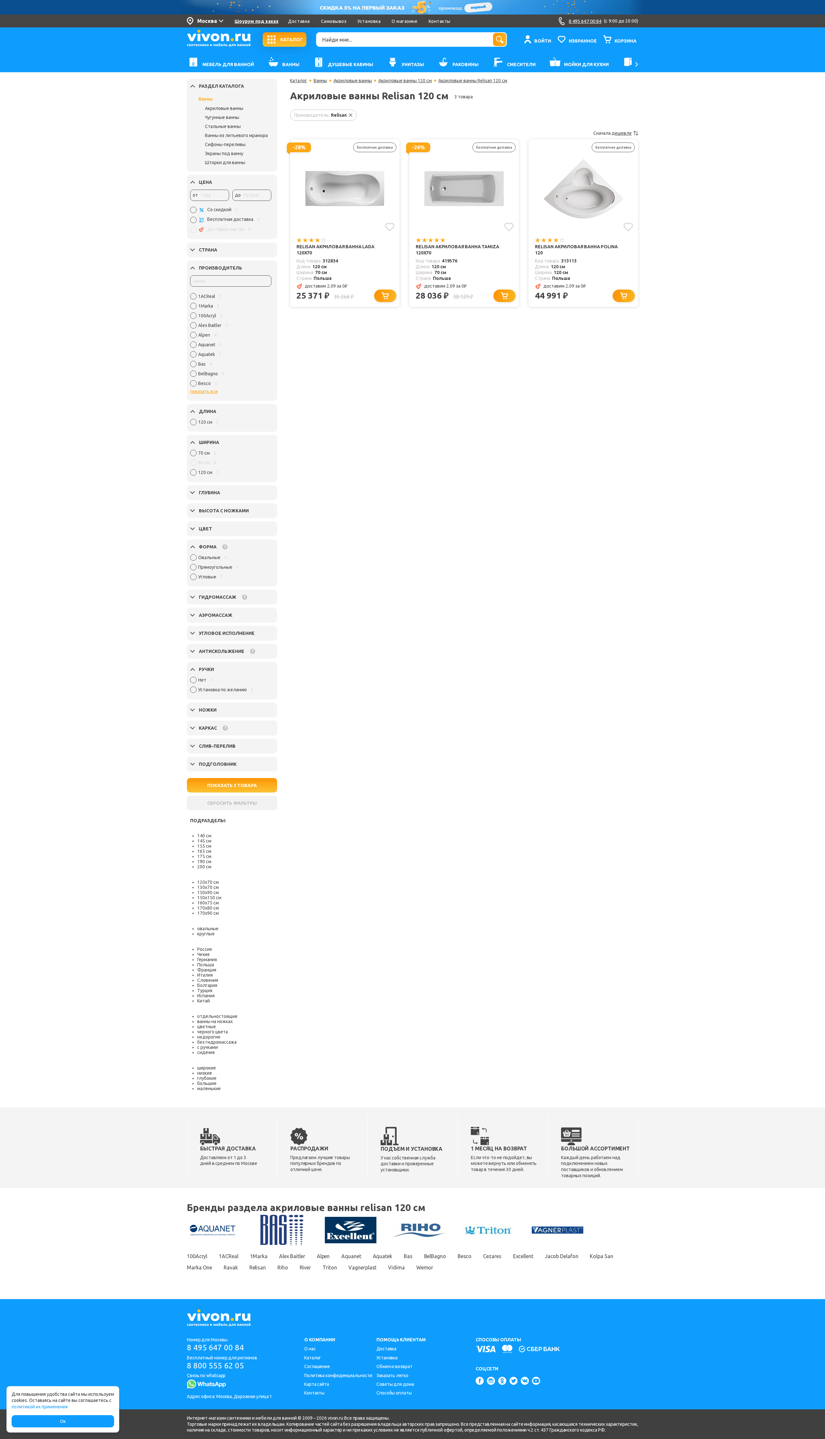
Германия (207, 959)
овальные (207, 928)
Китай (203, 1000)
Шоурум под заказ (256, 21)
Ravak (231, 1267)
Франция (206, 969)
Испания (206, 995)
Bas (408, 1256)
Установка (369, 21)
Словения (207, 980)
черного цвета (212, 1031)
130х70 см (208, 887)
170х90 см (208, 913)
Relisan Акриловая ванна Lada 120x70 (335, 249)
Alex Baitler (292, 1256)
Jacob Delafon (561, 1256)
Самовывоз (334, 21)
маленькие (209, 1088)
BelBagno (435, 1256)
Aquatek (382, 1256)
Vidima (396, 1267)
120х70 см (208, 882)
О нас (310, 1348)
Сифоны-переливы (225, 144)
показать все (204, 391)
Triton (330, 1267)
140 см (204, 835)
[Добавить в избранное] (389, 227)
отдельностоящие (217, 1016)
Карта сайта (316, 1384)
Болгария (207, 985)
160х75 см (208, 902)
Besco (465, 1256)
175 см (204, 856)
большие (207, 1083)
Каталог (298, 81)
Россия (204, 949)
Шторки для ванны (225, 162)
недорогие (208, 1037)
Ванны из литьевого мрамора (236, 135)
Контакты (440, 21)
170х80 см (208, 908)
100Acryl (197, 1256)
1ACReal (228, 1256)
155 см (204, 846)
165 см (204, 851)
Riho (282, 1267)
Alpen (323, 1256)
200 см (204, 866)
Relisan (257, 1267)
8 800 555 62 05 (215, 1365)
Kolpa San (601, 1256)
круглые (206, 933)
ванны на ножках (215, 1021)
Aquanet (351, 1256)
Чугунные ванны (222, 117)
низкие (204, 1073)
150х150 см (209, 897)
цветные (206, 1026)
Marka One (199, 1267)
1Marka (258, 1256)
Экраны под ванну (224, 153)
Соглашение (317, 1366)
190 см (204, 861)
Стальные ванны (223, 126)
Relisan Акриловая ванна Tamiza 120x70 (457, 249)
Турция (204, 990)
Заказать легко (392, 1375)
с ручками (207, 1047)
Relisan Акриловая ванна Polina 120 (576, 249)
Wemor (424, 1267)
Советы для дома (395, 1384)
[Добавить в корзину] (385, 296)
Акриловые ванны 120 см (405, 81)
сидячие (206, 1052)
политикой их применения (40, 1406)
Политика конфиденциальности (338, 1375)
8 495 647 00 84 (215, 1347)
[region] (230, 341)
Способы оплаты (394, 1392)
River (305, 1267)
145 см (204, 840)
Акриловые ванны (224, 108)
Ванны (206, 99)
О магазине (404, 21)
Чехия (203, 954)
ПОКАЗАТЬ (232, 785)
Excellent (523, 1256)
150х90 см (208, 892)
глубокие (207, 1078)
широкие (206, 1067)
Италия (205, 975)
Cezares (492, 1256)
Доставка (299, 21)
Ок (63, 1421)
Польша (205, 964)
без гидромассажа (217, 1042)
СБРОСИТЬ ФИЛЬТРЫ (232, 803)
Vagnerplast (362, 1267)
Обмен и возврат (394, 1366)
